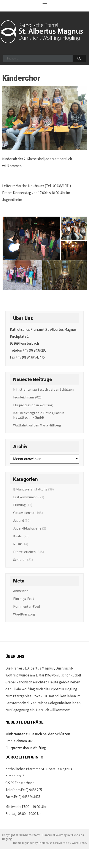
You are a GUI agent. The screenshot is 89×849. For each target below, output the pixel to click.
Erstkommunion (25, 497)
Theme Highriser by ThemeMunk (33, 843)
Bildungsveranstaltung (30, 489)
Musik (17, 544)
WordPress (79, 843)
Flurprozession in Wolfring (33, 405)
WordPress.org (24, 614)
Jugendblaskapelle (27, 528)
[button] (31, 238)
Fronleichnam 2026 (27, 397)
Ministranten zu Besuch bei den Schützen (43, 389)
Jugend (18, 520)
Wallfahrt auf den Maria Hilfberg (37, 425)
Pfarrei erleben (24, 552)
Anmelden (20, 591)
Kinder (18, 536)
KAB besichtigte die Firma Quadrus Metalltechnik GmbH (38, 415)
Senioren (19, 559)
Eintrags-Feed (23, 598)
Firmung (19, 505)
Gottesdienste (24, 512)
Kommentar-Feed (26, 606)
